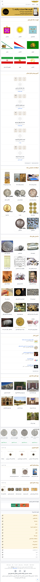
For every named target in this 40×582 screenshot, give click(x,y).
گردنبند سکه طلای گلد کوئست (20, 139)
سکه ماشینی (35, 518)
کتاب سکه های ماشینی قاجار (14, 476)
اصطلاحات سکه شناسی (33, 538)
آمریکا (36, 557)
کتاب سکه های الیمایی (35, 476)
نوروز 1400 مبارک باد (30, 365)
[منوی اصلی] (2, 1)
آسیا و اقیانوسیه (35, 550)
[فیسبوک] (20, 571)
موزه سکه (35, 536)
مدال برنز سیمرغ (25, 494)
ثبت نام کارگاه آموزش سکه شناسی (28, 352)
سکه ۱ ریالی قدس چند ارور (20, 88)
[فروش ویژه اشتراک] (20, 12)
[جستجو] (3, 4)
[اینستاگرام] (15, 571)
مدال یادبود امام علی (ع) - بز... (25, 476)
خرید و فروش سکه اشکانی (20, 105)
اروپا (36, 554)
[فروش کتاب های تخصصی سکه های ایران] (24, 506)
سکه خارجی (35, 547)
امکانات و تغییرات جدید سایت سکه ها (27, 339)
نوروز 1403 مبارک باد (30, 358)
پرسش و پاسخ (21, 564)
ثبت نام (33, 4)
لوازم (36, 533)
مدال (36, 524)
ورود (37, 4)
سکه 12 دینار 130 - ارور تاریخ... (10, 459)
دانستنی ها (35, 541)
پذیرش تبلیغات (8, 564)
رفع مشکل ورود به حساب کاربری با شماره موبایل (26, 346)
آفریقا (36, 552)
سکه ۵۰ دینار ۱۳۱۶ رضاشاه (20, 157)
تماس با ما (16, 564)
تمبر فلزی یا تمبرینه (34, 527)
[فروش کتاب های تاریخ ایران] (15, 506)
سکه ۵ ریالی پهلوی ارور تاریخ (20, 122)
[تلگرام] (24, 571)
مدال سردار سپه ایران (11, 494)
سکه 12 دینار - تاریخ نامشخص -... (22, 459)
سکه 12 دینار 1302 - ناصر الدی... (33, 459)
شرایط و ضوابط (32, 564)
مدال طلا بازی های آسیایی (34, 494)
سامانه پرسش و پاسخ (35, 163)
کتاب (36, 530)
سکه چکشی (35, 515)
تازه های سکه (34, 544)
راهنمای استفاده (26, 564)
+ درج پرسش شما (27, 163)
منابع (12, 564)
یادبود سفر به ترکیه (18, 494)
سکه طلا (35, 521)
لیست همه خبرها (35, 371)
